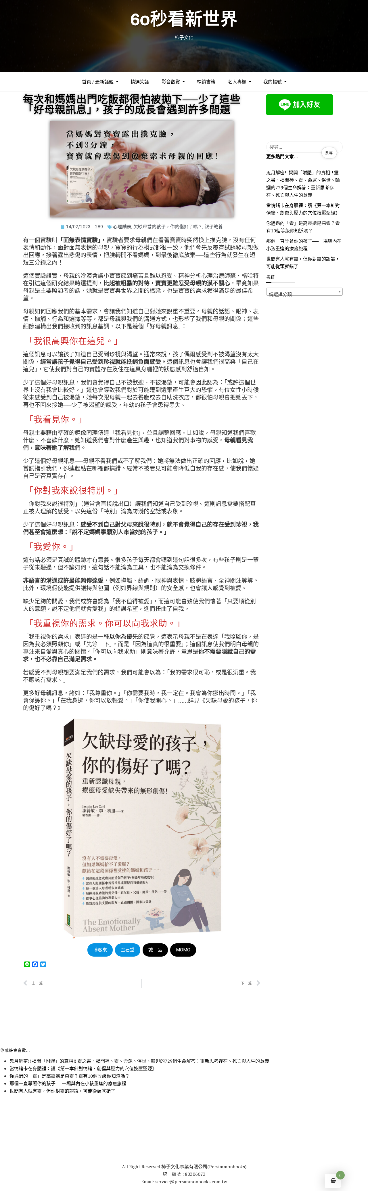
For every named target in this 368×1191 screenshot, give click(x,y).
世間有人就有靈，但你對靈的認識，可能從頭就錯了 (303, 262)
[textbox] (304, 294)
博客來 (100, 950)
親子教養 (213, 227)
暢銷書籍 (206, 82)
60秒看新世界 (184, 19)
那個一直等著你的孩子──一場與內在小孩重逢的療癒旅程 (304, 245)
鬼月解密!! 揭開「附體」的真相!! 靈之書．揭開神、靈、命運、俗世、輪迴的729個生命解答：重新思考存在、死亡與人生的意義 (303, 183)
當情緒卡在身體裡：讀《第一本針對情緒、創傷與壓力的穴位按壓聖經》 (303, 209)
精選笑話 (140, 82)
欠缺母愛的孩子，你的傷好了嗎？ (167, 227)
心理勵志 (122, 227)
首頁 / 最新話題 (98, 82)
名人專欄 (237, 82)
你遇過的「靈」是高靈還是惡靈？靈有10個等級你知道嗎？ (303, 227)
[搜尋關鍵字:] (304, 147)
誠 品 (155, 950)
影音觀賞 (171, 82)
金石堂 (128, 950)
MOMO (183, 950)
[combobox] (304, 292)
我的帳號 (272, 82)
